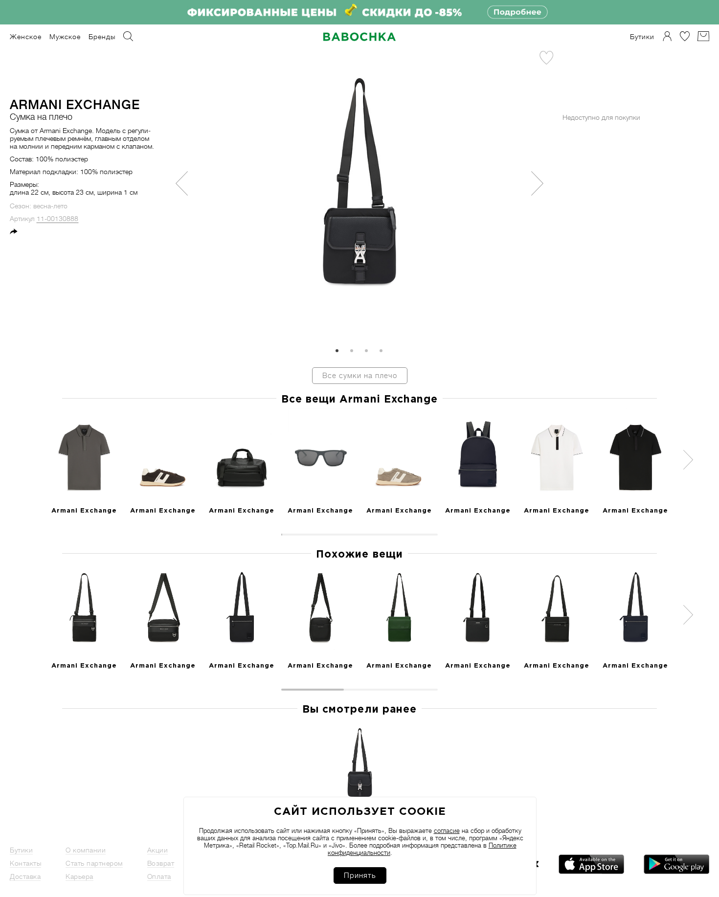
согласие (447, 830)
